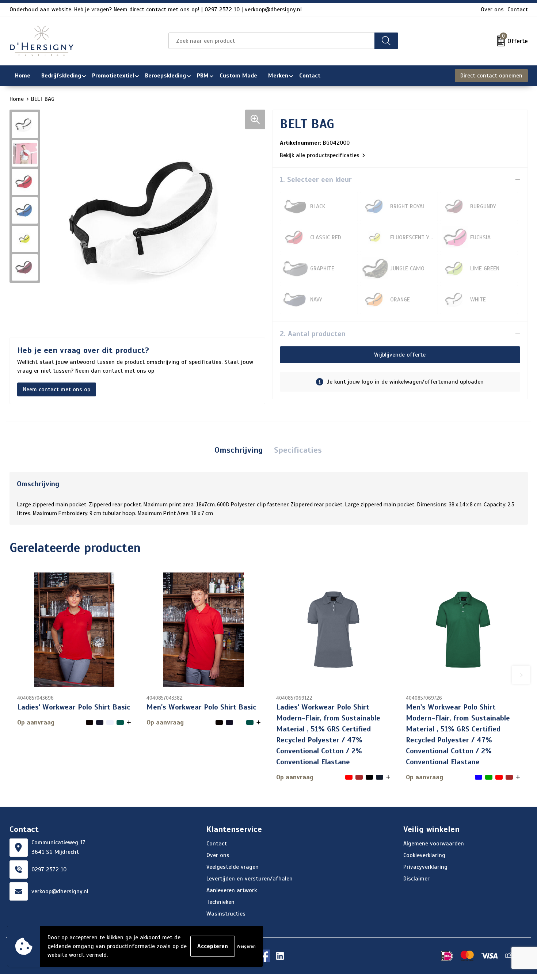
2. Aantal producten (313, 333)
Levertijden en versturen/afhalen (249, 878)
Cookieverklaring (424, 855)
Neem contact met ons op (56, 389)
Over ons (492, 9)
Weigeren (246, 946)
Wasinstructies (225, 913)
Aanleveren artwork (231, 890)
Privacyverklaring (425, 867)
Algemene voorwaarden (433, 843)
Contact (517, 9)
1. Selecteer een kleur (316, 179)
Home (16, 99)
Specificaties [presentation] (298, 450)
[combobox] (271, 41)
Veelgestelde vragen (232, 867)
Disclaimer (416, 878)
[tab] (238, 450)
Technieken (220, 902)
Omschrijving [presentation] (238, 450)
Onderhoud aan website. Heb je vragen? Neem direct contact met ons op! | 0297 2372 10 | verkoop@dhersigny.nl (155, 9)
